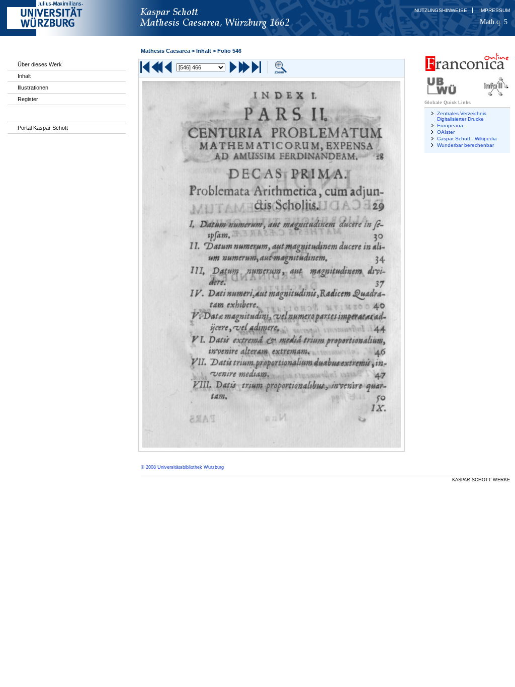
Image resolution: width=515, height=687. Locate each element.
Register (28, 99)
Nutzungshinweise (440, 10)
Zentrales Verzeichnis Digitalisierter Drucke (461, 116)
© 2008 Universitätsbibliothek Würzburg (182, 467)
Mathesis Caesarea (165, 51)
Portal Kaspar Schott (43, 128)
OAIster (446, 132)
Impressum (494, 10)
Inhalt (24, 76)
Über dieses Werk (40, 64)
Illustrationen (33, 87)
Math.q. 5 (493, 22)
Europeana (450, 125)
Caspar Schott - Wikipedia (467, 138)
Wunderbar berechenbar (465, 145)
